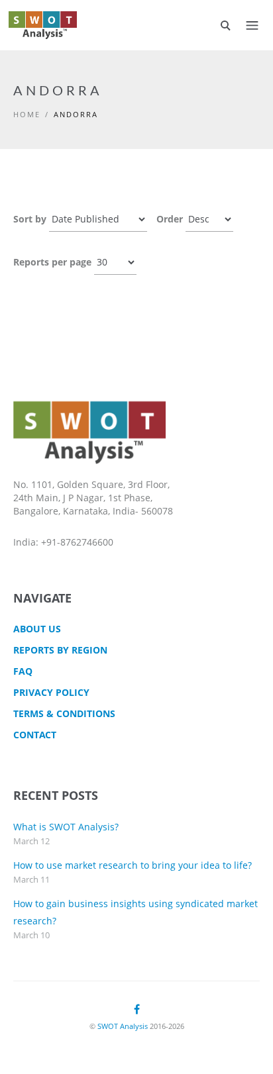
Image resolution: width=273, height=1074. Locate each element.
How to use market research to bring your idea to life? (132, 865)
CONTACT (34, 734)
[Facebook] (137, 1009)
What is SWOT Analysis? (66, 826)
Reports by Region (60, 650)
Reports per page (52, 262)
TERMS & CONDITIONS (64, 713)
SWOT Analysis (122, 1026)
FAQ (22, 671)
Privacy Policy (51, 692)
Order (169, 219)
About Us (37, 628)
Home (26, 114)
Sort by (29, 219)
